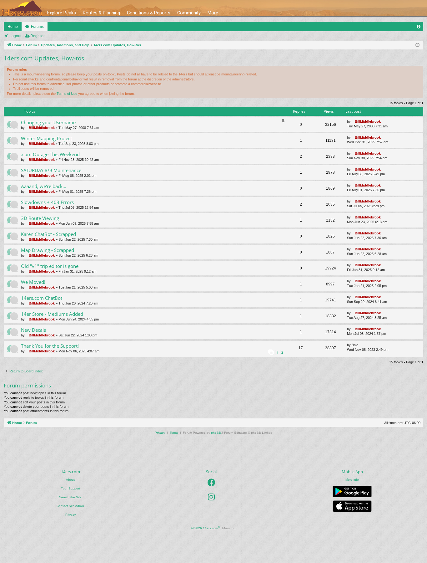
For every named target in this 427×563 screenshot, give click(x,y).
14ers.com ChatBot (41, 298)
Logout (15, 36)
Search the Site (70, 497)
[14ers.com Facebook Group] (211, 482)
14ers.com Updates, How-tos (44, 58)
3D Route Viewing (40, 218)
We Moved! (33, 282)
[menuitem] (418, 26)
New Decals (33, 330)
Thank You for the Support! (50, 346)
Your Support (70, 488)
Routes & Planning (101, 13)
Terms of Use (67, 93)
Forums (37, 26)
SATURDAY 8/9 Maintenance (51, 170)
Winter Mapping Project (46, 138)
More (213, 13)
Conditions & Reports (148, 13)
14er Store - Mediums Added (52, 314)
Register (37, 36)
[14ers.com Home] (22, 8)
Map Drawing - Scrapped (47, 250)
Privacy (70, 514)
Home (13, 26)
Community (189, 13)
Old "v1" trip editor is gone (49, 266)
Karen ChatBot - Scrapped (48, 234)
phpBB (216, 432)
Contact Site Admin (70, 506)
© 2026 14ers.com (205, 528)
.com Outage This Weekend (50, 154)
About (70, 479)
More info (352, 479)
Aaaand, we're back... (43, 186)
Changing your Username (48, 122)
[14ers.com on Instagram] (211, 497)
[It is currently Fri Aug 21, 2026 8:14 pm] (417, 45)
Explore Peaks (61, 13)
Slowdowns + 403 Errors (47, 202)
